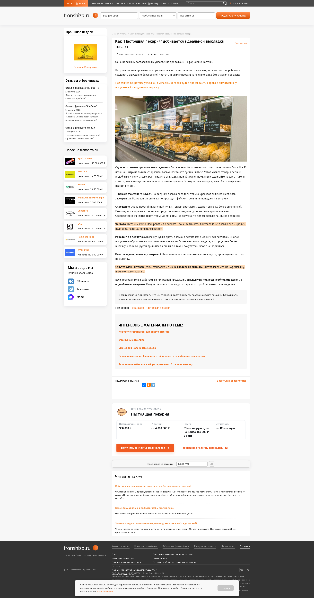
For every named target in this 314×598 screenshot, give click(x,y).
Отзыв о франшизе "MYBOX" (80, 127)
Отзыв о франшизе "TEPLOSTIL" (82, 87)
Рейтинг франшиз (125, 3)
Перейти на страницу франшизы (202, 447)
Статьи (124, 34)
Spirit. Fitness (85, 158)
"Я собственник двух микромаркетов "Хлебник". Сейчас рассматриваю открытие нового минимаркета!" (83, 117)
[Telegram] (153, 385)
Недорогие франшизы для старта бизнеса (144, 331)
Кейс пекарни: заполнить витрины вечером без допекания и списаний (153, 486)
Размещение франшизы (123, 558)
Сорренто (83, 210)
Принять (226, 588)
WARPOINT (83, 249)
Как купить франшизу (147, 3)
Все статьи (241, 43)
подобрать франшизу (233, 15)
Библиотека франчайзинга (176, 546)
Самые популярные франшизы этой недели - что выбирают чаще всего (162, 356)
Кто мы (174, 3)
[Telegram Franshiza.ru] (248, 570)
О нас (114, 554)
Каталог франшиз (76, 3)
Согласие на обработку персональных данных (174, 562)
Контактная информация (123, 574)
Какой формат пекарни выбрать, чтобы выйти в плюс (144, 507)
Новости (165, 3)
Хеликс (81, 184)
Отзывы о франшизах (82, 80)
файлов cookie (105, 591)
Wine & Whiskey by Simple (91, 197)
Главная (115, 34)
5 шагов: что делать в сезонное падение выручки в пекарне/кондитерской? (156, 523)
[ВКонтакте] (144, 385)
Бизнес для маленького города (137, 347)
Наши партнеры (160, 558)
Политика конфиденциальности (126, 562)
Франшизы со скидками (101, 3)
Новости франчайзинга (145, 546)
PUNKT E (82, 171)
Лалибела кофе (86, 236)
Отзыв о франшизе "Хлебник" (81, 106)
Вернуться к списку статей (231, 380)
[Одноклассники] (149, 385)
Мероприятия (228, 546)
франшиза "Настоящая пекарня (151, 308)
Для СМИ (116, 566)
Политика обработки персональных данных (132, 570)
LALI (80, 223)
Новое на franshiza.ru (81, 150)
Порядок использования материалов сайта (173, 554)
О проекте (245, 546)
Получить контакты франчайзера (143, 447)
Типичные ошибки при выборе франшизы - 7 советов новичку (156, 364)
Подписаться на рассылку (161, 463)
